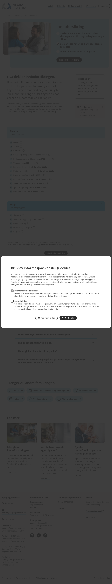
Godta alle (69, 318)
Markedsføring (20, 301)
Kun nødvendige (48, 318)
